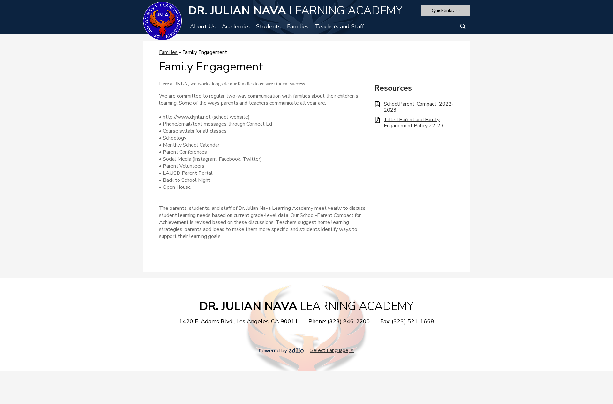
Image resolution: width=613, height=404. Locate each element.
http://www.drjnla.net (187, 117)
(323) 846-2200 (349, 321)
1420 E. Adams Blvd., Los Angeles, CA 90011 (238, 321)
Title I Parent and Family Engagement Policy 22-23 (413, 123)
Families (168, 52)
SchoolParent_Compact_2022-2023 (419, 107)
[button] (445, 10)
